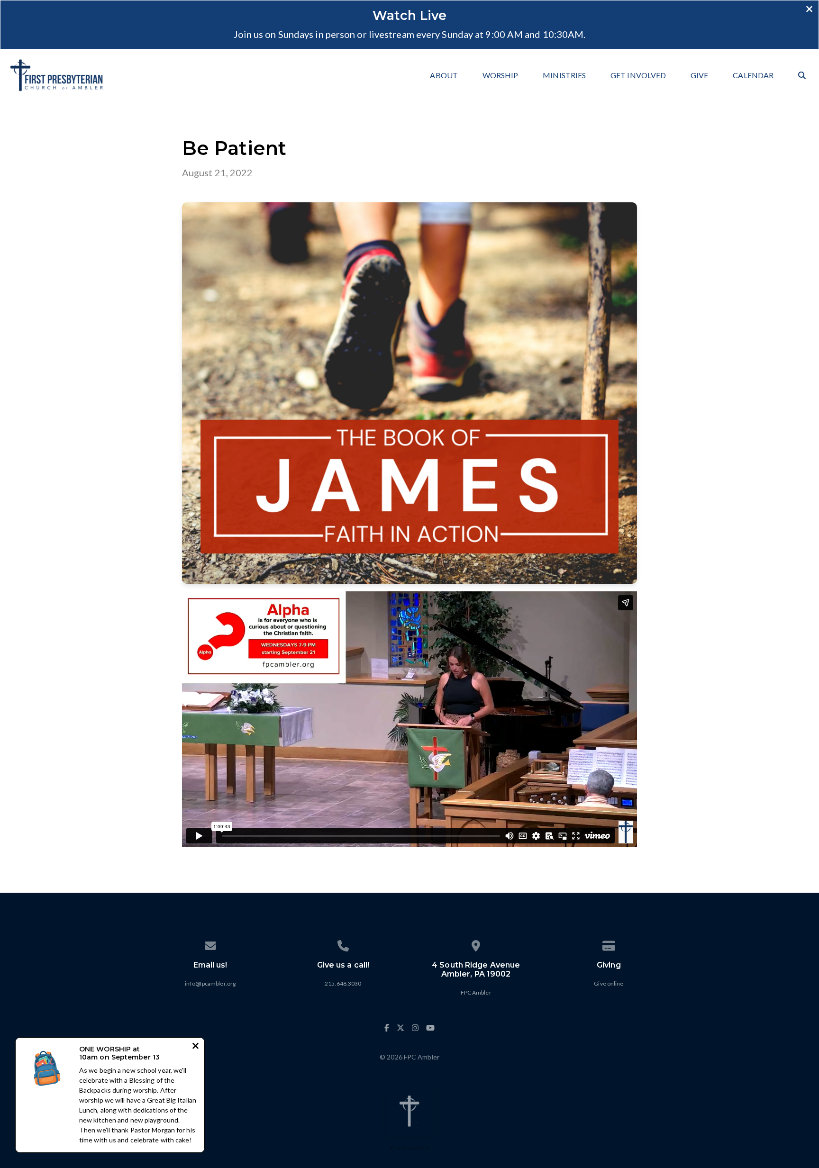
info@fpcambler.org (210, 983)
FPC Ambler (476, 992)
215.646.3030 (343, 983)
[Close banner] (809, 10)
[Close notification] (195, 1046)
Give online (608, 983)
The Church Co (409, 1147)
